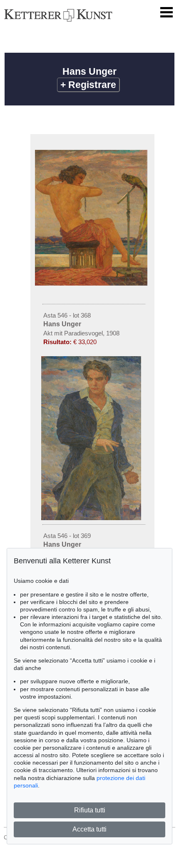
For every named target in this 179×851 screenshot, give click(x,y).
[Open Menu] (166, 12)
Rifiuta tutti (89, 810)
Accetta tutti (89, 829)
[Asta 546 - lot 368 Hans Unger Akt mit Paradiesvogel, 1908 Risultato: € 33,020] (92, 283)
